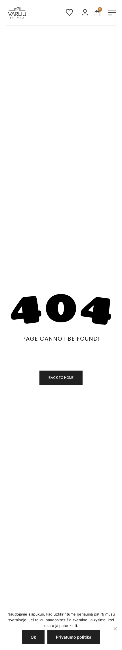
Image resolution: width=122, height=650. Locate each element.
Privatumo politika (73, 637)
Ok (33, 637)
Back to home (61, 377)
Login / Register (85, 12)
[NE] (115, 628)
